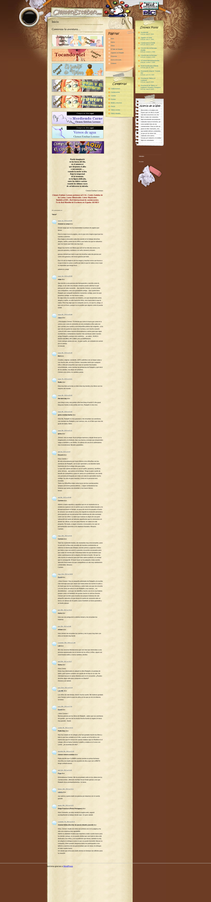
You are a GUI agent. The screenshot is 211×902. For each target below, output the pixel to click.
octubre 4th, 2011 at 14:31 (65, 727)
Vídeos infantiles (116, 113)
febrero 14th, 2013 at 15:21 (66, 789)
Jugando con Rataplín (117, 52)
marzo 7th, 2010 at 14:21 (65, 379)
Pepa (59, 773)
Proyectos (114, 56)
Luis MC (60, 691)
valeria (60, 792)
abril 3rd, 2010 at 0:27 (64, 451)
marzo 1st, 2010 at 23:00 (65, 220)
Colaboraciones (115, 88)
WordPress (68, 866)
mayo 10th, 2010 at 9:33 (65, 535)
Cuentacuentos (115, 92)
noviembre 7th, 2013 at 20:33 (66, 821)
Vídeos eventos (115, 110)
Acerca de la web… (116, 60)
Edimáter (141, 156)
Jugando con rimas (147, 38)
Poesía (113, 106)
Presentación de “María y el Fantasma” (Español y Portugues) (151, 87)
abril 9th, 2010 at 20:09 (64, 497)
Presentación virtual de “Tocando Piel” (150, 72)
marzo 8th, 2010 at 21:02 (65, 411)
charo (60, 318)
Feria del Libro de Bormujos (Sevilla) (149, 50)
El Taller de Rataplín (117, 49)
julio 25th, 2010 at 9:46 (64, 626)
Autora (113, 42)
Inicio (55, 21)
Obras (113, 45)
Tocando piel (147, 33)
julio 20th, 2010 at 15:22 (65, 610)
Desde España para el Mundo (149, 66)
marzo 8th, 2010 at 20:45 (65, 395)
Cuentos (113, 95)
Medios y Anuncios (116, 103)
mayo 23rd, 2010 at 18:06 (65, 574)
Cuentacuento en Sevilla (148, 43)
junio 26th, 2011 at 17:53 (65, 706)
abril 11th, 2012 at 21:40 (65, 770)
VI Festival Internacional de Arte (150, 61)
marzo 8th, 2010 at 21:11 (65, 430)
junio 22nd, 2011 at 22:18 (65, 687)
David (60, 577)
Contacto (113, 63)
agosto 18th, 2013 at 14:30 (66, 805)
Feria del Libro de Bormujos (149, 56)
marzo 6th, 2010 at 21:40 (65, 352)
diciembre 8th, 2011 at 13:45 (66, 751)
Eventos (113, 99)
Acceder (141, 161)
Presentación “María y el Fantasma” (148, 80)
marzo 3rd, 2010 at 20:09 (65, 276)
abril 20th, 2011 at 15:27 (65, 661)
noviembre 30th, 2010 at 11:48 (66, 642)
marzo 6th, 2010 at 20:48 (65, 314)
